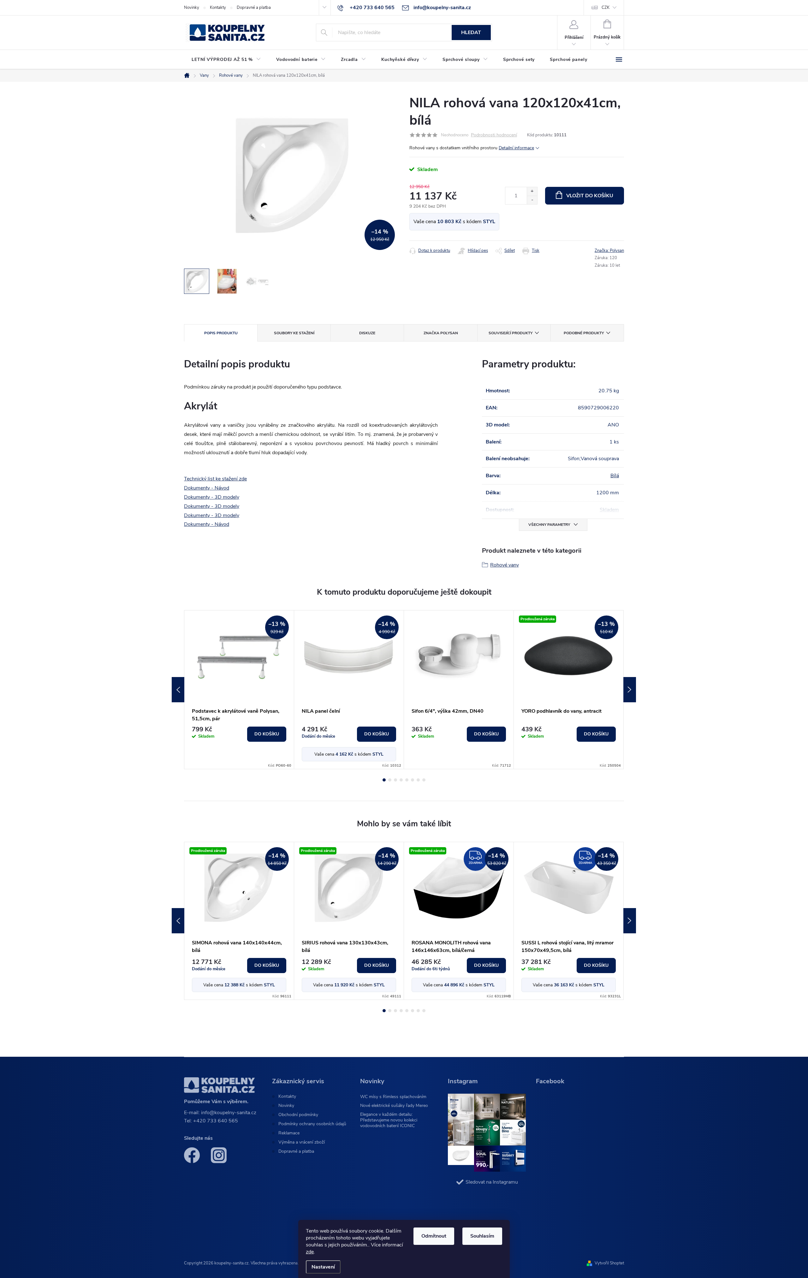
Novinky (191, 7)
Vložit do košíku (589, 195)
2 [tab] (389, 780)
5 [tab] (406, 780)
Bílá (614, 475)
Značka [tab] (441, 333)
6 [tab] (412, 780)
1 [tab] (384, 780)
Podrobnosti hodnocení (494, 135)
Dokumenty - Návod (206, 487)
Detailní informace (516, 148)
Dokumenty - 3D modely (211, 497)
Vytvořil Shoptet (609, 1263)
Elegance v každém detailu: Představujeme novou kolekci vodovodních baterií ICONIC (388, 1120)
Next (629, 689)
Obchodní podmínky (298, 1114)
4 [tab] (401, 780)
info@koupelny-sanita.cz (228, 1112)
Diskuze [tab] (367, 333)
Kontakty (218, 7)
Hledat (471, 32)
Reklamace (289, 1133)
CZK (605, 7)
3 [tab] (395, 780)
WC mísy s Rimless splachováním (393, 1097)
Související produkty (510, 333)
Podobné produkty (584, 333)
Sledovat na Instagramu (492, 1182)
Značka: (609, 250)
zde (310, 1251)
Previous (178, 689)
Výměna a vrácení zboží (301, 1142)
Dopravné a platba (254, 7)
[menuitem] (226, 59)
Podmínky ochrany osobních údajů (312, 1123)
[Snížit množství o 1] (532, 200)
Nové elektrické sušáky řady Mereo (394, 1106)
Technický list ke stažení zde (215, 478)
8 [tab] (423, 780)
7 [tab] (418, 780)
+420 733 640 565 (215, 1120)
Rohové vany (504, 565)
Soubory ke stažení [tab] (294, 333)
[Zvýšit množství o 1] (532, 191)
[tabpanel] (239, 689)
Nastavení (323, 1266)
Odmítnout (433, 1236)
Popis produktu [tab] (221, 333)
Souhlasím (482, 1236)
